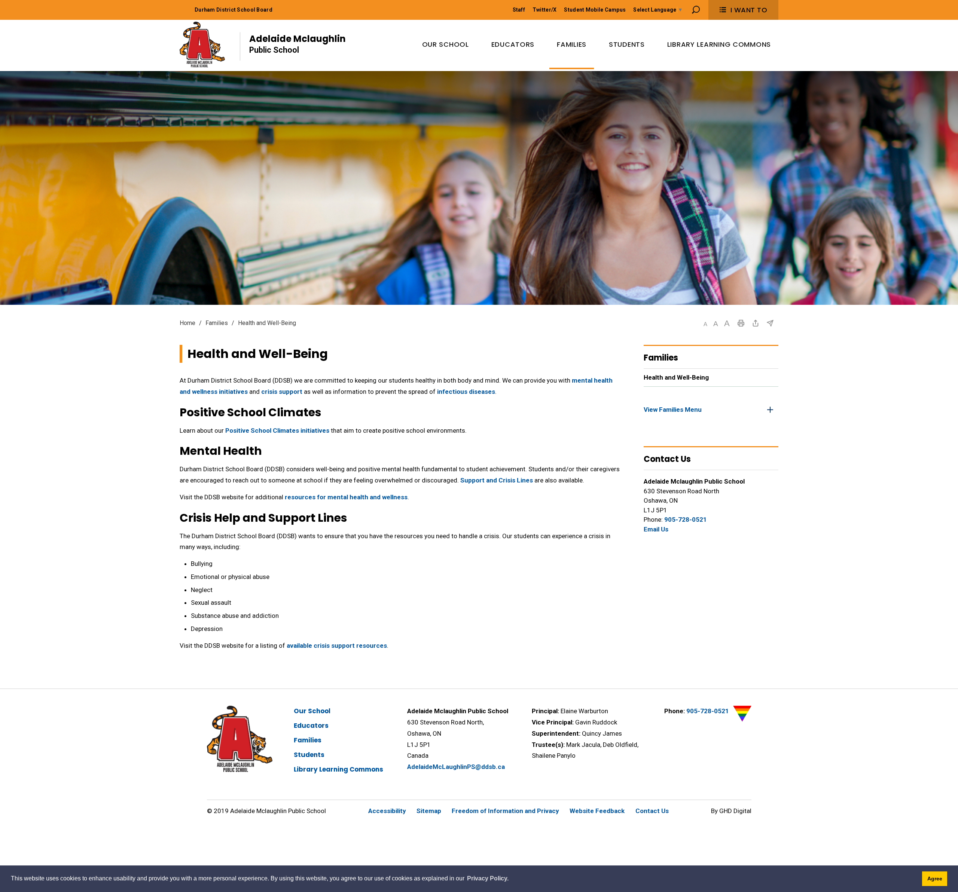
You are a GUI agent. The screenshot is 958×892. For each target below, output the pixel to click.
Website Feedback (597, 811)
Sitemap (429, 811)
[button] (705, 324)
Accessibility (387, 811)
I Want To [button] (749, 10)
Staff (519, 10)
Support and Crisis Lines (496, 480)
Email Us (656, 529)
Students (309, 754)
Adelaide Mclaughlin (297, 44)
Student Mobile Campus (595, 10)
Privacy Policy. (488, 878)
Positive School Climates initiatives (277, 430)
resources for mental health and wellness (346, 497)
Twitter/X (545, 10)
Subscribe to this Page (770, 323)
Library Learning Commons (338, 769)
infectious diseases (466, 391)
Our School (312, 710)
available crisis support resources (337, 645)
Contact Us (652, 811)
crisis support (281, 391)
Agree (934, 879)
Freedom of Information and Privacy (505, 811)
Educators (311, 725)
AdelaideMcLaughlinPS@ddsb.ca (456, 766)
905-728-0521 (685, 519)
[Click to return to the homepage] (202, 44)
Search (696, 9)
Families (216, 323)
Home (187, 323)
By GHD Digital (731, 811)
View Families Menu (673, 409)
